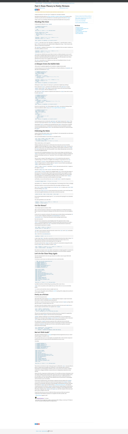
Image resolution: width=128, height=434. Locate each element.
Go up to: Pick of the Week (80, 20)
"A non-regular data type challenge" (58, 107)
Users (46, 1)
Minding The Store (79, 27)
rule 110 (54, 290)
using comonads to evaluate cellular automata (57, 16)
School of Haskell (39, 3)
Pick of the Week (56, 3)
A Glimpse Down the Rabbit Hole (82, 28)
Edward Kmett (42, 8)
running (49, 334)
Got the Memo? (79, 30)
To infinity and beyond (47, 3)
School (42, 1)
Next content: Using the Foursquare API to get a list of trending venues (83, 18)
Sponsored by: (45, 431)
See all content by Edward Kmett (81, 22)
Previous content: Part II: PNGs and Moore (83, 16)
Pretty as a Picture (79, 32)
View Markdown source (63, 8)
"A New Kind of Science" (47, 134)
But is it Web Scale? (79, 33)
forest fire (50, 298)
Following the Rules (79, 29)
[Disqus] (54, 409)
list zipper (68, 17)
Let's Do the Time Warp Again (81, 31)
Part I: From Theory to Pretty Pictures (67, 3)
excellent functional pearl (60, 384)
